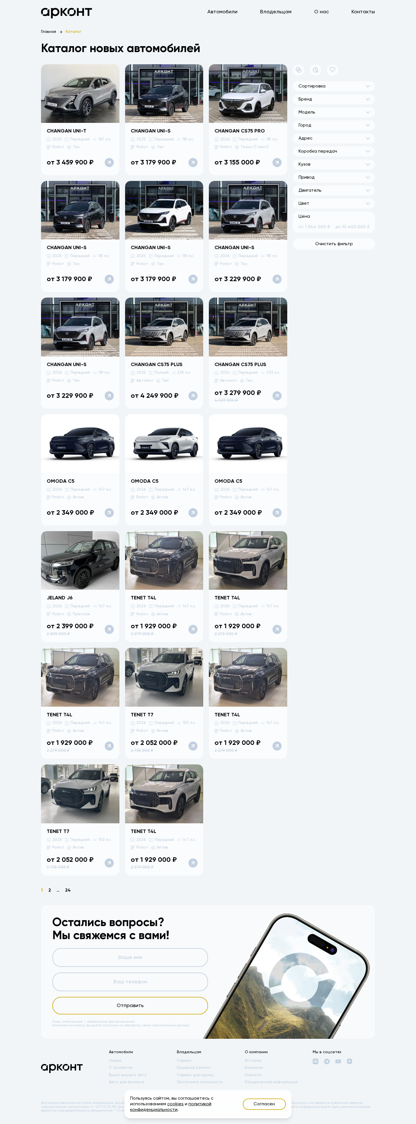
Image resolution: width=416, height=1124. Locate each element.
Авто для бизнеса (126, 1082)
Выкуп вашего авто (128, 1075)
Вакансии (254, 1068)
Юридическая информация (271, 1082)
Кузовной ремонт (194, 1068)
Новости (253, 1075)
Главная (48, 32)
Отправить (130, 1005)
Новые (115, 1061)
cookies (175, 1104)
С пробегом (120, 1068)
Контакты (363, 11)
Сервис (184, 1061)
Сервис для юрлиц (195, 1075)
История (253, 1061)
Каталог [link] (74, 32)
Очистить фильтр (334, 244)
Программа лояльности (200, 1082)
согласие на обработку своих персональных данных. (146, 1025)
